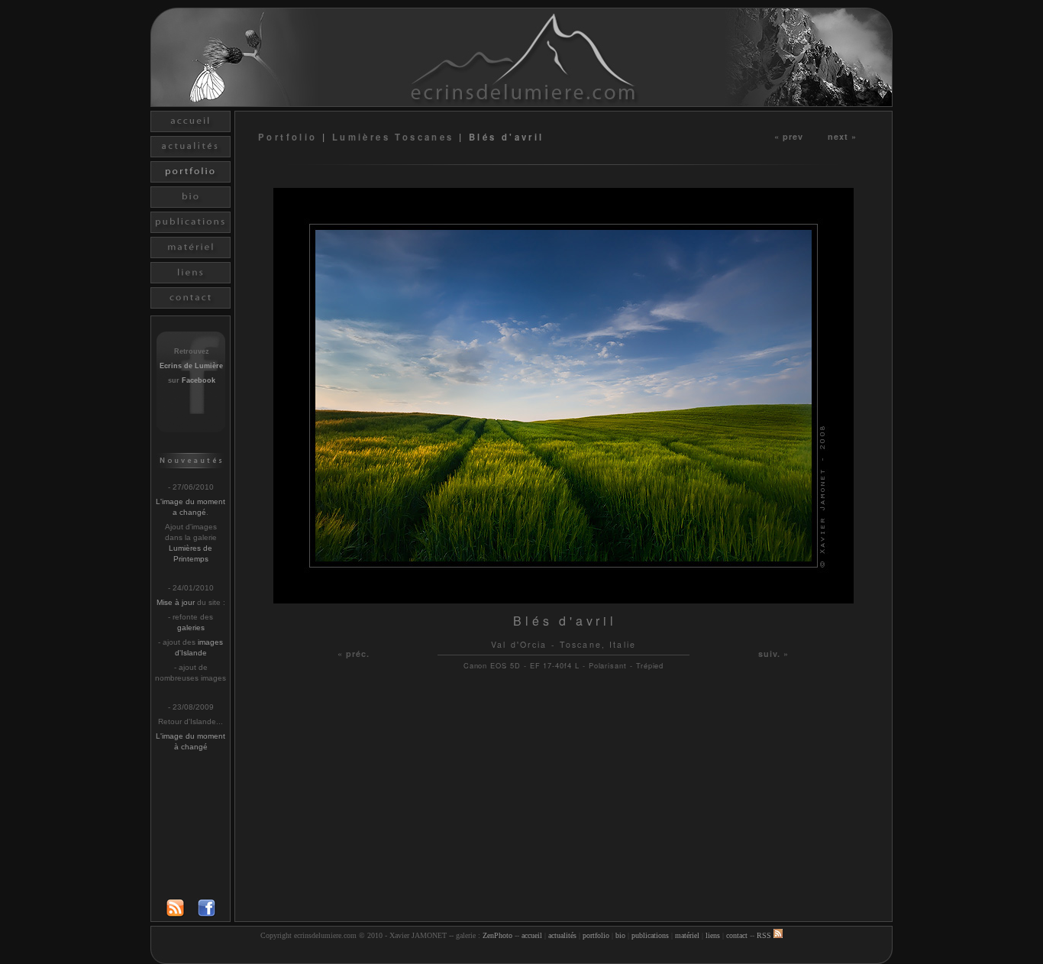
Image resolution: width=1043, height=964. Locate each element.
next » (842, 136)
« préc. (353, 653)
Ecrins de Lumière (191, 366)
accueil (532, 935)
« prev (789, 136)
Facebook (198, 380)
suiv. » (774, 653)
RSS (765, 935)
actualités (562, 935)
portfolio (596, 935)
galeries (191, 627)
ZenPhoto (497, 935)
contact (737, 935)
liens (713, 935)
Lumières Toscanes (393, 137)
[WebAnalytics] (521, 954)
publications (650, 935)
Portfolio (290, 137)
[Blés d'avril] (563, 599)
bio (620, 935)
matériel (687, 935)
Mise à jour (176, 602)
